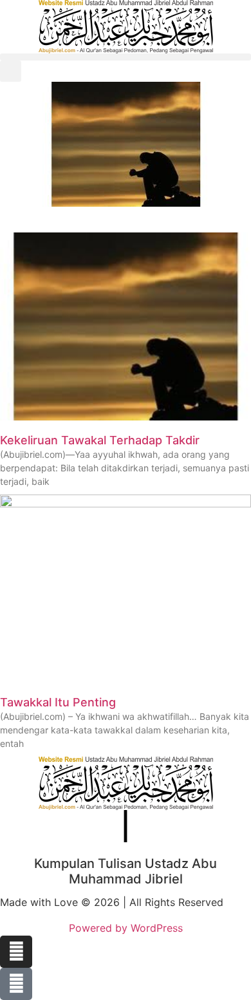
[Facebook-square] (16, 984)
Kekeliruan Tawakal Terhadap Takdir (100, 440)
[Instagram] (16, 952)
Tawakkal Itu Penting (58, 702)
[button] (125, 57)
